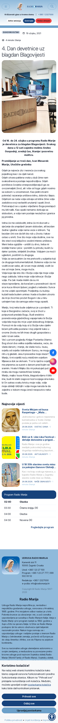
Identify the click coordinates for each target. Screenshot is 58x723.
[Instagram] (53, 361)
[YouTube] (53, 370)
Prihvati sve (29, 696)
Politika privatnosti (13, 720)
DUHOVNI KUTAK (11, 32)
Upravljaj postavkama (29, 710)
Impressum (48, 720)
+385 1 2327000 (45, 14)
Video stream (43, 21)
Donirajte (29, 21)
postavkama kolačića (39, 684)
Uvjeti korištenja (32, 720)
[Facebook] (53, 352)
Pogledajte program (42, 527)
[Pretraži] (52, 7)
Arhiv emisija (14, 21)
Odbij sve (29, 703)
